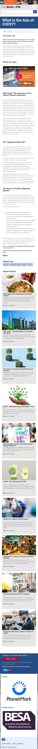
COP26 (28, 47)
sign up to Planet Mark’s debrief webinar (13, 240)
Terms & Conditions (17, 743)
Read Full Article (9, 305)
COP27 (30, 264)
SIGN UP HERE (10, 659)
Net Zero (6, 264)
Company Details (6, 743)
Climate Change (15, 264)
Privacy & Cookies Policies (9, 747)
